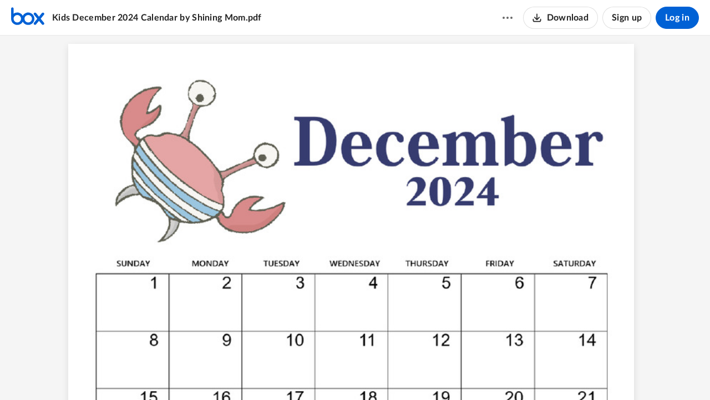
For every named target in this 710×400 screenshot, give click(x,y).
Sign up (627, 17)
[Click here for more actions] (507, 18)
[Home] (27, 17)
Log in (677, 17)
